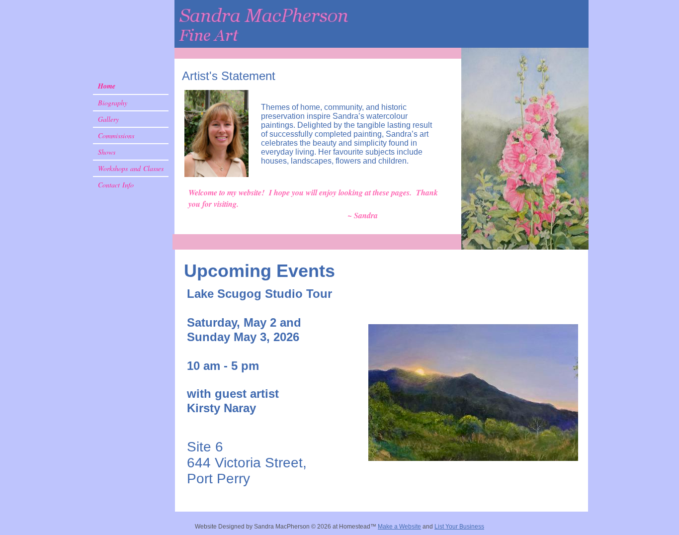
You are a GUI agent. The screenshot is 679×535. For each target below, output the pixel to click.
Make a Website (399, 526)
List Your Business (459, 526)
